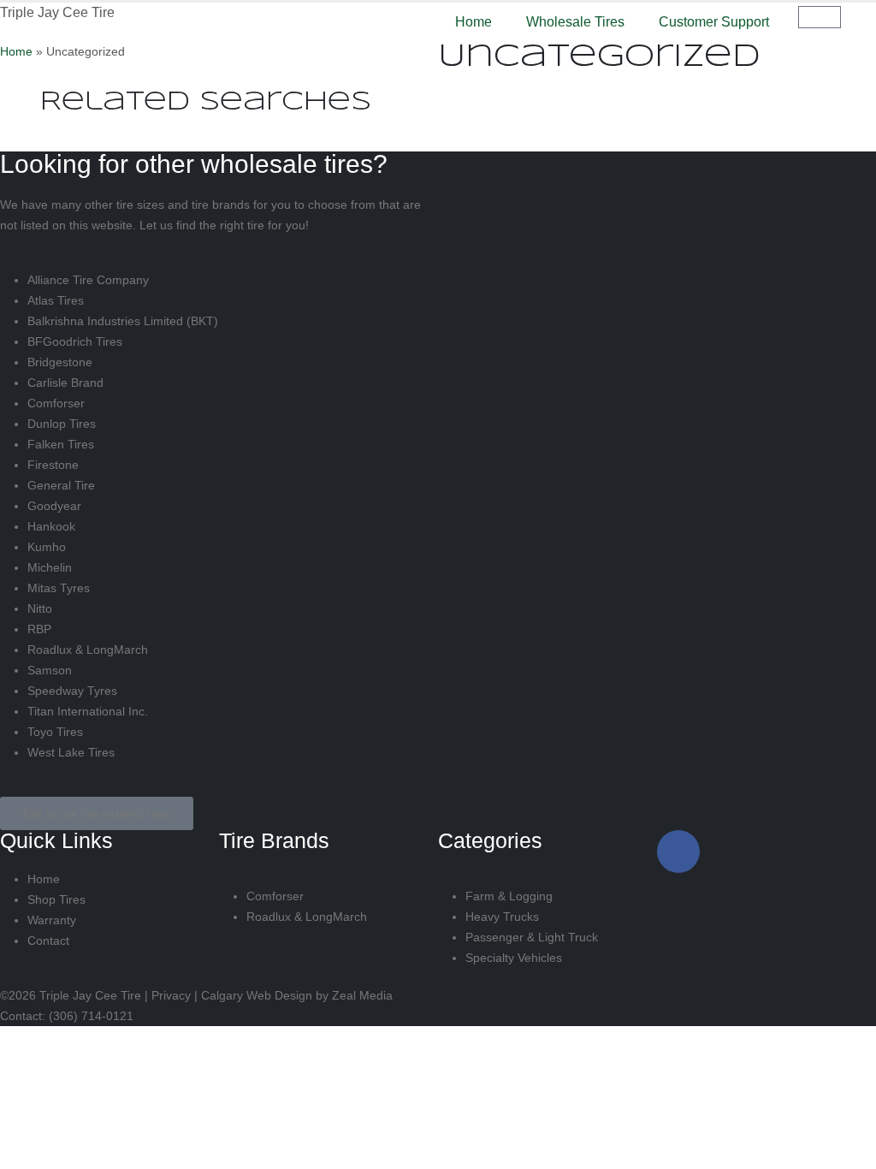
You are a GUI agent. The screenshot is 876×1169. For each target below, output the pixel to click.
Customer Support (714, 22)
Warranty (51, 920)
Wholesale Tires (575, 22)
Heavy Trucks (502, 916)
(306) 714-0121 (91, 1016)
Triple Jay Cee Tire (57, 12)
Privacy (171, 995)
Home (473, 22)
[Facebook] (678, 851)
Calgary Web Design (256, 995)
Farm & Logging (509, 896)
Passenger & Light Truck (531, 937)
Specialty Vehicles (513, 957)
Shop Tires (56, 899)
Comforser (56, 403)
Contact (48, 940)
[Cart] (819, 17)
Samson (49, 670)
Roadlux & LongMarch (87, 649)
